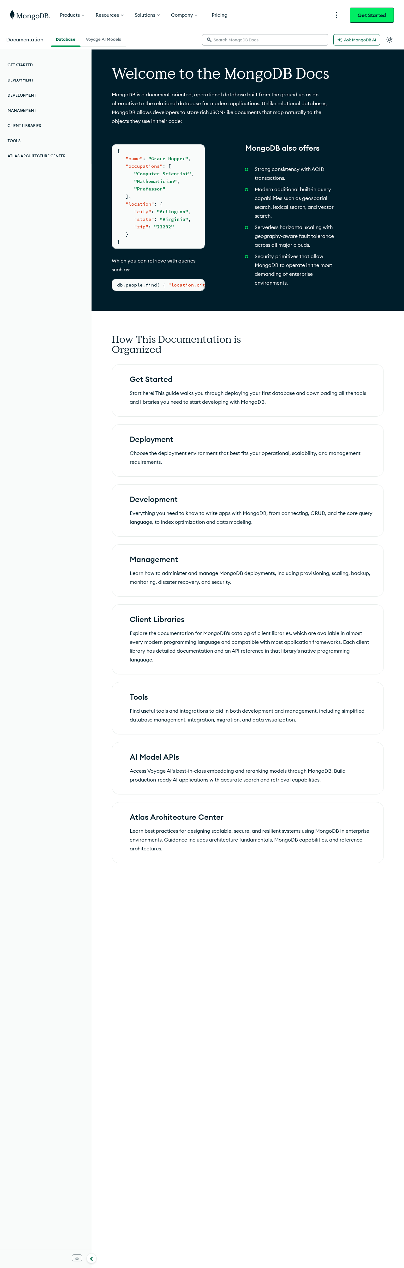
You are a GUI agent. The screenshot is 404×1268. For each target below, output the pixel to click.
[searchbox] (265, 39)
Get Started (372, 15)
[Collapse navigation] (91, 1258)
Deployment (20, 80)
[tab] (65, 38)
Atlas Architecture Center (37, 156)
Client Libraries (24, 125)
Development (22, 95)
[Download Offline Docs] (77, 1257)
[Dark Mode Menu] (389, 39)
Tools (14, 140)
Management (22, 110)
